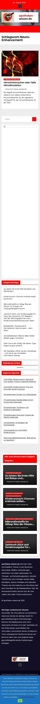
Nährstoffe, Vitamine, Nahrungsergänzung (19, 519)
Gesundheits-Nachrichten (14, 493)
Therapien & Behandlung (11, 79)
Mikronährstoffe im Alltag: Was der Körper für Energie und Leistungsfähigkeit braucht (17, 306)
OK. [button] (20, 700)
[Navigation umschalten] (21, 29)
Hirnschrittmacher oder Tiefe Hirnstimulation (20, 84)
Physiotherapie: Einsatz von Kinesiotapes (20, 395)
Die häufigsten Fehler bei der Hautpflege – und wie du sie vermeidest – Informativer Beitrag (20, 353)
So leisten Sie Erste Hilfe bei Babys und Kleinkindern (19, 478)
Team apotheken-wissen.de (16, 89)
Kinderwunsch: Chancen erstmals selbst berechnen (20, 501)
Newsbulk (32, 674)
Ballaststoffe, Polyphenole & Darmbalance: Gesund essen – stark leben (18, 328)
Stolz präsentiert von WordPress (12, 674)
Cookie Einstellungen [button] (27, 697)
